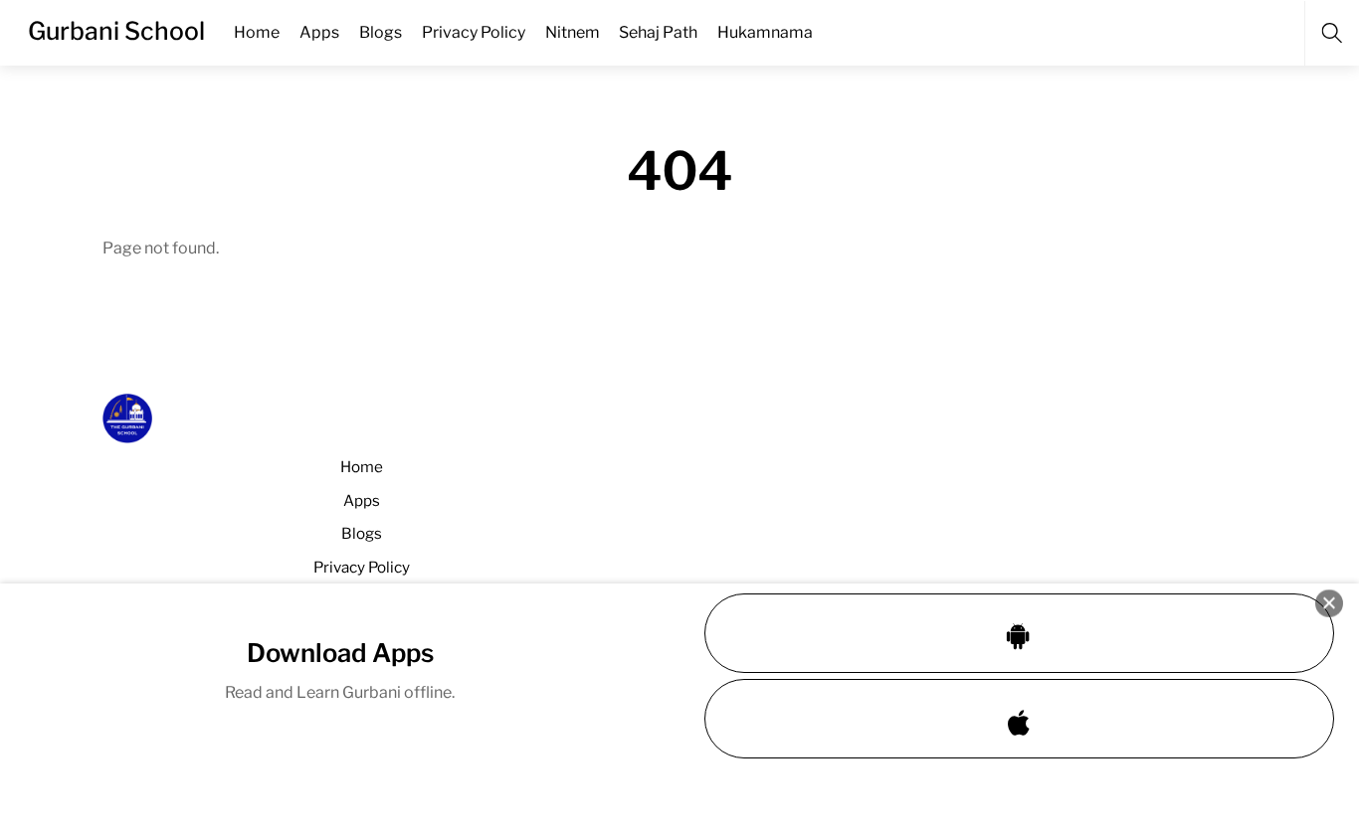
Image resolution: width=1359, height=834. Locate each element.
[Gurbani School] (127, 434)
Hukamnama (765, 32)
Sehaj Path (658, 32)
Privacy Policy (473, 32)
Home (257, 32)
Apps (319, 32)
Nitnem (572, 32)
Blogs (380, 32)
